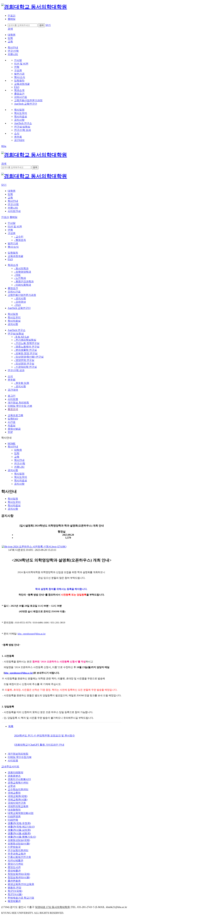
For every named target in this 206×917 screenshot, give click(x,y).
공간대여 (13, 389)
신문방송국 (14, 847)
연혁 (10, 229)
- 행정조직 (20, 240)
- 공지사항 (20, 298)
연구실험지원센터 (18, 850)
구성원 (11, 233)
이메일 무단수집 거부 (20, 406)
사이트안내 (14, 211)
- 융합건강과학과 (24, 281)
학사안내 (13, 47)
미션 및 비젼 (15, 226)
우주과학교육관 (17, 853)
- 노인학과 (20, 278)
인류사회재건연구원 (19, 857)
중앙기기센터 (15, 863)
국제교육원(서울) (17, 799)
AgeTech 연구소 (16, 330)
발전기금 (13, 243)
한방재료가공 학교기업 (21, 897)
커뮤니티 (13, 54)
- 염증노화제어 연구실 (26, 346)
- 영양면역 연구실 (24, 360)
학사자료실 (14, 320)
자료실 (11, 425)
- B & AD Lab (21, 336)
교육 (10, 41)
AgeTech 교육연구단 (19, 308)
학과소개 (13, 265)
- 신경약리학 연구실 (25, 367)
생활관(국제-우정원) (19, 823)
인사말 (11, 223)
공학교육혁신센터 (18, 782)
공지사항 (13, 324)
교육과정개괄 (15, 256)
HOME (11, 443)
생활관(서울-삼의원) (19, 830)
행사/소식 (13, 246)
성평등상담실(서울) (19, 843)
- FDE (17, 275)
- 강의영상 (20, 301)
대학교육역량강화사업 (20, 813)
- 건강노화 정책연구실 (26, 343)
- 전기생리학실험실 (25, 339)
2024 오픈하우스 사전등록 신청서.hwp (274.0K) (39, 546)
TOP (10, 432)
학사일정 (13, 314)
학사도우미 (14, 317)
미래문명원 (14, 816)
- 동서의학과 (21, 268)
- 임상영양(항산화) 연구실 (29, 356)
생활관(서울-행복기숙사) (22, 836)
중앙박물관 (14, 870)
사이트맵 (13, 399)
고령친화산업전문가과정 (22, 295)
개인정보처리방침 (18, 753)
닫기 (48, 25)
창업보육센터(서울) (19, 877)
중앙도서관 (14, 867)
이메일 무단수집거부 (20, 757)
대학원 (11, 34)
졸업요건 (13, 288)
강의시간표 (14, 291)
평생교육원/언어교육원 (21, 884)
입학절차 (13, 252)
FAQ (10, 259)
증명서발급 (14, 428)
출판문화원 (14, 880)
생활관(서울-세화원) (19, 833)
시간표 (11, 422)
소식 (10, 376)
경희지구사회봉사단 (19, 779)
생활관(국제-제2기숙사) (21, 826)
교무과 (11, 786)
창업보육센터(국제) (19, 874)
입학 (10, 38)
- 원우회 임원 (21, 383)
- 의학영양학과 (22, 271)
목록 (10, 726)
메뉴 (3, 146)
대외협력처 (14, 809)
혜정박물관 (14, 901)
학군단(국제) (15, 891)
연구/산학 (13, 51)
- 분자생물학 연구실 (25, 350)
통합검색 (13, 409)
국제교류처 (14, 792)
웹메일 (11, 19)
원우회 (11, 379)
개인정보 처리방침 (18, 402)
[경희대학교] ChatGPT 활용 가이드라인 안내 (39, 744)
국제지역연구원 (17, 803)
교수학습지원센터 (18, 789)
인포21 (11, 15)
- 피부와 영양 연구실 (25, 353)
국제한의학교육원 (18, 806)
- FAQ (17, 305)
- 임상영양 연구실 (24, 363)
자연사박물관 (15, 860)
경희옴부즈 (14, 775)
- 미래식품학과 (22, 284)
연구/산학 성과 (16, 370)
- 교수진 (18, 236)
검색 (10, 28)
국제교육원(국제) (17, 796)
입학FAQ (13, 418)
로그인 (11, 395)
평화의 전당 (14, 887)
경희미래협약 (15, 772)
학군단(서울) (15, 894)
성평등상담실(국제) (19, 840)
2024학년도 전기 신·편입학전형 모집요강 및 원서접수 (44, 735)
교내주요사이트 (10, 766)
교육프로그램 (15, 415)
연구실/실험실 (16, 333)
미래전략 (13, 819)
